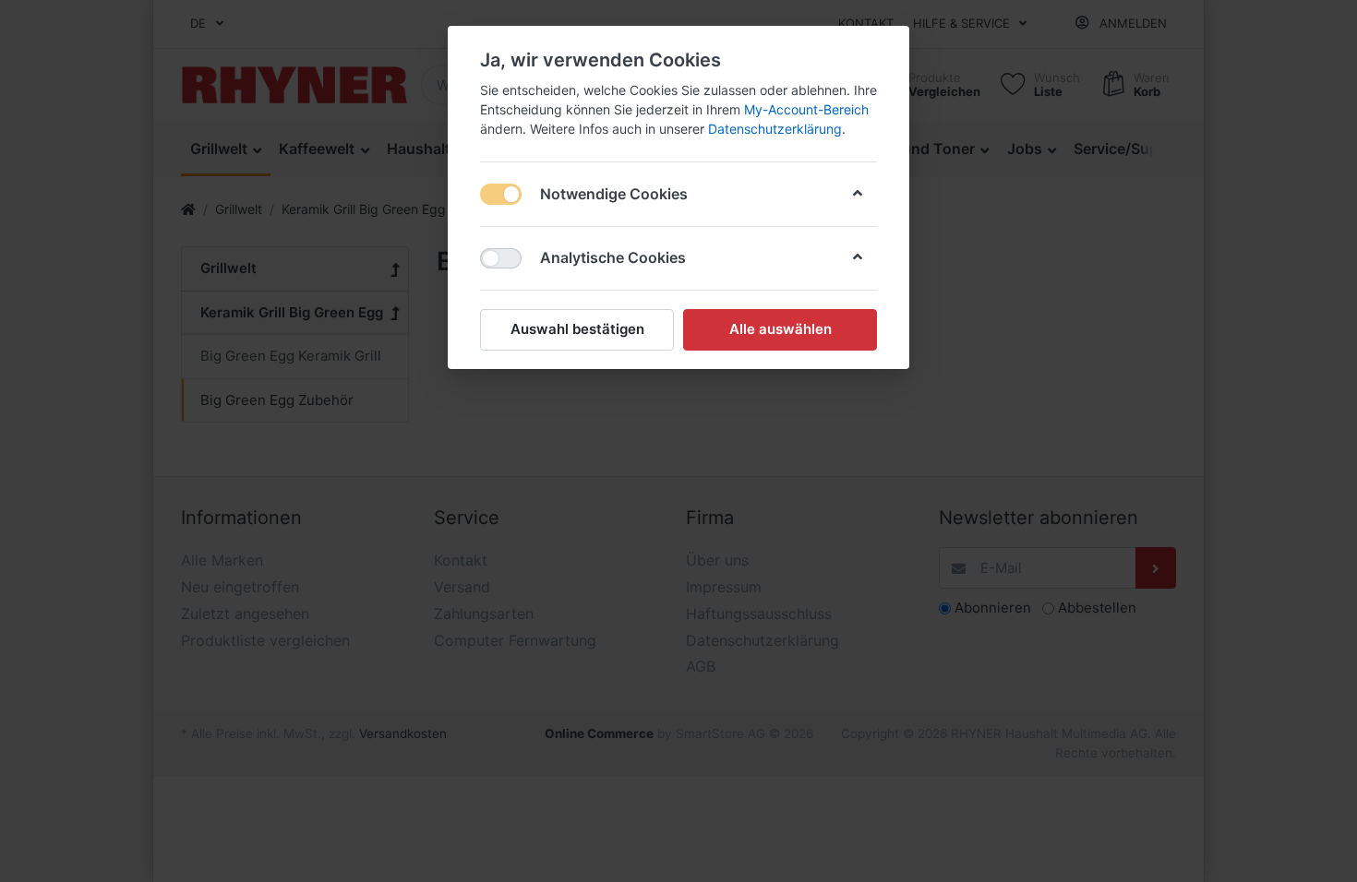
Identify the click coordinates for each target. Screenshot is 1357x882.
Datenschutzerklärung (775, 129)
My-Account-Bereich (806, 109)
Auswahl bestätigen (577, 329)
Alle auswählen (780, 329)
